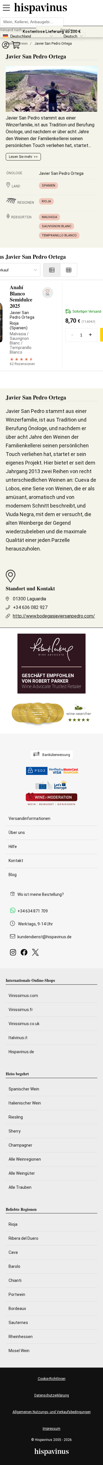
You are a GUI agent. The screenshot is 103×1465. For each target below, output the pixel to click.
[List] (51, 270)
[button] (5, 45)
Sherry (15, 1131)
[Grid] (68, 270)
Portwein (17, 1294)
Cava (13, 1252)
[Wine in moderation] (51, 799)
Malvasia (49, 217)
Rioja (46, 201)
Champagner (20, 1145)
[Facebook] (25, 954)
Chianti (15, 1280)
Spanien (48, 185)
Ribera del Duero (23, 1238)
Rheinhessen (21, 1336)
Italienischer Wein (25, 1103)
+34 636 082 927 (30, 607)
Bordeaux (17, 1308)
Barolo (14, 1266)
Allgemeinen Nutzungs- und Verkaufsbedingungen (52, 1412)
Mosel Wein (19, 1350)
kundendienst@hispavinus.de (44, 937)
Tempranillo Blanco (59, 235)
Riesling (16, 1117)
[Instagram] (14, 954)
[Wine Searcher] (51, 713)
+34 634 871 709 (32, 911)
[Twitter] (36, 954)
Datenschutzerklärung (51, 1395)
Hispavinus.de (21, 1051)
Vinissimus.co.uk (24, 1023)
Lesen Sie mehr (20, 157)
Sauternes (18, 1322)
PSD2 (40, 771)
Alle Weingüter (22, 1173)
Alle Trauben (20, 1187)
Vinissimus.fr (21, 1009)
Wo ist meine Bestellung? (40, 894)
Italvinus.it (18, 1037)
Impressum (51, 1429)
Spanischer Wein (24, 1089)
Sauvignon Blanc (56, 226)
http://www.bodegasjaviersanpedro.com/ (54, 616)
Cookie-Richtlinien (52, 1379)
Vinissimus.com (23, 995)
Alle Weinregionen (25, 1159)
